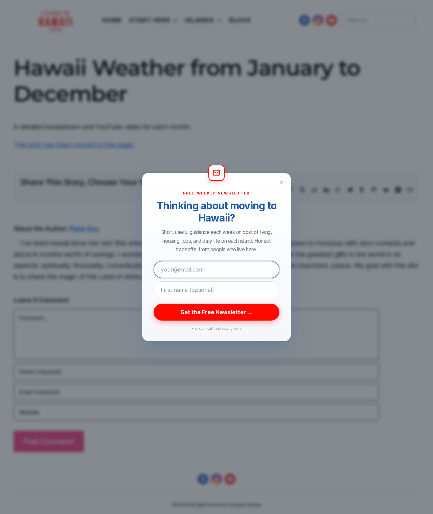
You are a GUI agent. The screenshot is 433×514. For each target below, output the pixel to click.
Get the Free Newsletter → (216, 312)
